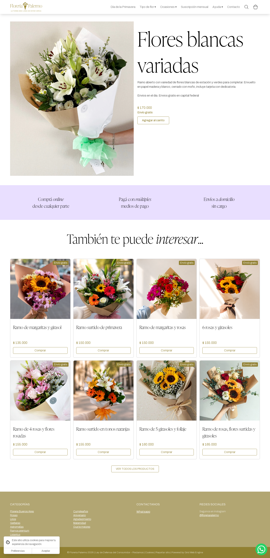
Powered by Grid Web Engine (187, 552)
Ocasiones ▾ (168, 6)
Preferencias (18, 551)
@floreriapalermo (209, 515)
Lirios (13, 519)
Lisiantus (15, 534)
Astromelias (17, 527)
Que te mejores (81, 527)
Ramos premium (19, 530)
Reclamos (137, 552)
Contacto (233, 6)
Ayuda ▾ (218, 6)
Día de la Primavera (123, 6)
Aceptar (46, 551)
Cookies (149, 552)
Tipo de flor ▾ (148, 6)
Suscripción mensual (194, 6)
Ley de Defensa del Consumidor (112, 552)
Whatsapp (143, 511)
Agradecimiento (82, 519)
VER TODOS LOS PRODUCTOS (135, 469)
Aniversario (79, 515)
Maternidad (79, 523)
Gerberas (15, 523)
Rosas (13, 515)
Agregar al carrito (153, 120)
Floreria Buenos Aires (22, 511)
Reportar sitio (163, 552)
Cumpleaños (80, 511)
